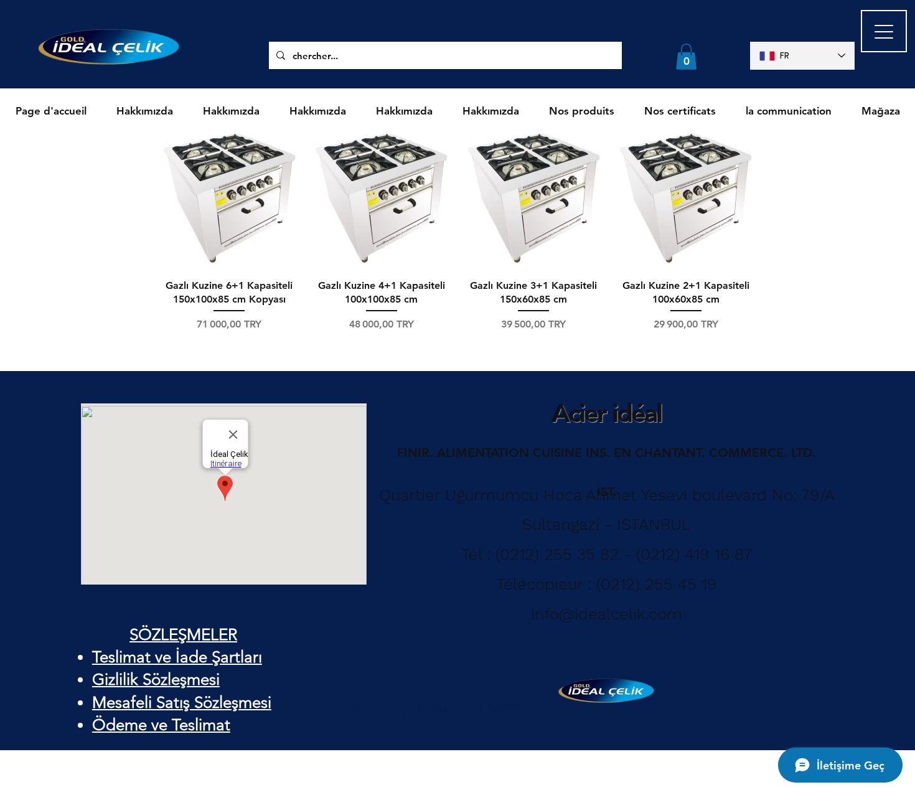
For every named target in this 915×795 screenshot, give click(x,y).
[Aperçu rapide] (229, 199)
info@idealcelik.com (606, 613)
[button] (686, 57)
